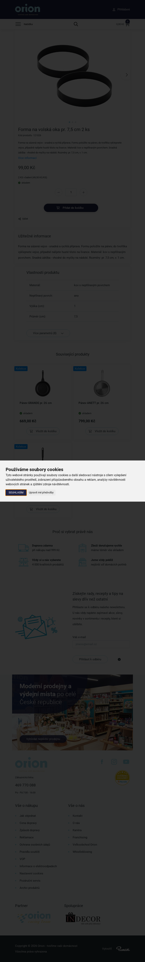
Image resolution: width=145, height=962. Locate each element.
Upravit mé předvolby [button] (41, 492)
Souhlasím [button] (16, 492)
